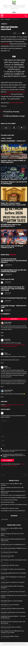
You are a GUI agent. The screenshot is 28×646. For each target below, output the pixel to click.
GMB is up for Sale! (7, 279)
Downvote (21, 128)
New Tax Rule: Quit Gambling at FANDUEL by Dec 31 (12, 247)
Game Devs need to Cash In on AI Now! (11, 627)
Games (3, 138)
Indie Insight (5, 156)
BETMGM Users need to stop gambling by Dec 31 (11, 225)
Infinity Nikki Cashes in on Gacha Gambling (11, 601)
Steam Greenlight (15, 156)
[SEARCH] (26, 16)
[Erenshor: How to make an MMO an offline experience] (14, 151)
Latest (14, 12)
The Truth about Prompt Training (9, 500)
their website (5, 44)
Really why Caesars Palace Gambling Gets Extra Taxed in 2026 (13, 204)
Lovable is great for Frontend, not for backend (12, 582)
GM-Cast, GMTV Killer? (16, 102)
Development (5, 179)
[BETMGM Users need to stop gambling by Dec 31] (14, 215)
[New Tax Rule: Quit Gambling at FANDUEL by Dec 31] (14, 236)
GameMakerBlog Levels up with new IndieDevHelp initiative (13, 271)
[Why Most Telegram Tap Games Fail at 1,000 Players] (14, 172)
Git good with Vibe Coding (7, 502)
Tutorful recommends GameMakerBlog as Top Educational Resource (14, 260)
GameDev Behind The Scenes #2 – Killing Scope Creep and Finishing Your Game (13, 288)
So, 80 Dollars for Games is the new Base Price (13, 510)
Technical (5, 158)
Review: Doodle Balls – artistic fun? (13, 141)
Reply (2, 335)
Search (25, 475)
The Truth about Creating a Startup (10, 636)
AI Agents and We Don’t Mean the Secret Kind (12, 608)
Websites (13, 255)
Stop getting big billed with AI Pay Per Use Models (13, 573)
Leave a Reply (14, 319)
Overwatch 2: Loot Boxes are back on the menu (13, 591)
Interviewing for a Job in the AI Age (10, 604)
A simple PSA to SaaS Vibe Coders (10, 508)
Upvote (6, 128)
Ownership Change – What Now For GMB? (13, 306)
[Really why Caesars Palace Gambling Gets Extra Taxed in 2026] (14, 194)
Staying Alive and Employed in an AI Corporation (13, 612)
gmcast (4, 106)
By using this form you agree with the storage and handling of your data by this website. (14, 455)
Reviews (9, 138)
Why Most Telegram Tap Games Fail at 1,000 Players (14, 183)
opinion (4, 200)
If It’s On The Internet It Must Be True (13, 298)
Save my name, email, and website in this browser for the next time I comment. (13, 451)
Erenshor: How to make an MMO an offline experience (13, 161)
